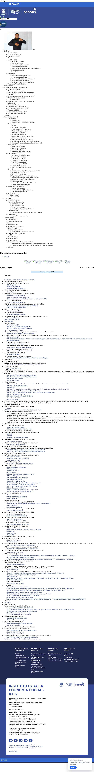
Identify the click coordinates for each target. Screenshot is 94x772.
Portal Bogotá (18, 653)
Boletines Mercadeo (13, 625)
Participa (7, 115)
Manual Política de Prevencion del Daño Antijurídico (24, 391)
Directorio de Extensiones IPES (21, 75)
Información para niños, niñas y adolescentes (21, 630)
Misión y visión (12, 285)
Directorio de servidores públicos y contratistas (22, 306)
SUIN (9, 408)
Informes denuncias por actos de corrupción (21, 575)
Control (10, 169)
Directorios (11, 73)
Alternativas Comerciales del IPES (22, 209)
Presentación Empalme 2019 (16, 521)
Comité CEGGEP (13, 197)
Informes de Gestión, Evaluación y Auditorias (25, 171)
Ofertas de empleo (13, 354)
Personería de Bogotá (36, 664)
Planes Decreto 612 (13, 470)
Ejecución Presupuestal (18, 148)
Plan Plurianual (12, 498)
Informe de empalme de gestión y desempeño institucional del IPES (28, 503)
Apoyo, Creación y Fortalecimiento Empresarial (26, 212)
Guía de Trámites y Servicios (55, 659)
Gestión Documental (18, 188)
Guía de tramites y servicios (17, 91)
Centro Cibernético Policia (71, 661)
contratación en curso (18, 157)
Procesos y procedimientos (16, 295)
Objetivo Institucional (15, 54)
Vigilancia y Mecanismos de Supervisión (24, 176)
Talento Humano (13, 59)
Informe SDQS (12, 576)
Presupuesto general (13, 457)
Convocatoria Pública (18, 158)
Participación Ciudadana (19, 134)
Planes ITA (10, 531)
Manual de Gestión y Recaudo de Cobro (20, 396)
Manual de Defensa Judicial (16, 394)
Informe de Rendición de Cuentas (22, 139)
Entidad (6, 51)
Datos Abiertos (12, 219)
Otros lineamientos (13, 399)
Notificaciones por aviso (15, 230)
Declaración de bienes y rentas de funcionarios (26, 68)
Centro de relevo (13, 228)
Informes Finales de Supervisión (21, 167)
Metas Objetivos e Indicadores (21, 129)
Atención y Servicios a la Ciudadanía (15, 87)
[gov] (14, 4)
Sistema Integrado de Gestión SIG (22, 136)
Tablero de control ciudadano (55, 661)
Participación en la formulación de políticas (25, 141)
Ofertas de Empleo (17, 63)
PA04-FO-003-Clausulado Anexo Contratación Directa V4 (26, 450)
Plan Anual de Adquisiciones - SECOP (19, 429)
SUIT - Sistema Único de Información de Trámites (23, 595)
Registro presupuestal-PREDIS (21, 151)
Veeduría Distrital (35, 662)
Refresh (73, 767)
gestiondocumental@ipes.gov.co (18, 716)
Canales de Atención (14, 89)
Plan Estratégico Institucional (16, 467)
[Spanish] (1, 17)
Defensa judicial (12, 569)
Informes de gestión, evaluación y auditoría (21, 545)
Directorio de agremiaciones (16, 314)
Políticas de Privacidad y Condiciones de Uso (21, 375)
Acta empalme (12, 505)
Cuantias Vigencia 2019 (19, 162)
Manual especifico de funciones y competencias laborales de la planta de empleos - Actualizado (37, 384)
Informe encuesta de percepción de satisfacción (22, 637)
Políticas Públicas (13, 380)
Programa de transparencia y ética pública (20, 474)
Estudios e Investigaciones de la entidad (20, 623)
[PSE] (3, 27)
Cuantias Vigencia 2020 (19, 164)
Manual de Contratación (19, 160)
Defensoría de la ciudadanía (17, 106)
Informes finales (12, 542)
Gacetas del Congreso (14, 368)
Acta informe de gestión (15, 510)
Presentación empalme (14, 507)
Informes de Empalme (18, 138)
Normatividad (15, 120)
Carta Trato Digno (13, 99)
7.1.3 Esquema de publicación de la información (22, 611)
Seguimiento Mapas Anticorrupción (22, 179)
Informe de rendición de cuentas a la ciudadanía (22, 548)
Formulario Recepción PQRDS (17, 112)
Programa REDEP (17, 204)
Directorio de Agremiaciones (20, 80)
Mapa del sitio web (13, 528)
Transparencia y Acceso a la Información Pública (19, 280)
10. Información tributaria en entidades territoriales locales (23, 639)
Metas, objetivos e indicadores (17, 496)
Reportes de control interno (16, 564)
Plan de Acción (12, 469)
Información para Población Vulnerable (24, 183)
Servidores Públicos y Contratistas (22, 82)
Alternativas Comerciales (16, 202)
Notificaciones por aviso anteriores (22, 231)
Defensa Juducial (16, 181)
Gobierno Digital (68, 653)
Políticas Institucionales (15, 378)
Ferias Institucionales (18, 207)
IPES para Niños (13, 224)
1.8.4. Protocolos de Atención (13, 330)
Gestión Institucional (11, 117)
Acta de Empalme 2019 (14, 519)
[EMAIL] (7, 257)
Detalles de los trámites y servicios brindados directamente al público (29, 594)
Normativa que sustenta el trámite (18, 587)
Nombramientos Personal (19, 66)
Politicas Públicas (13, 195)
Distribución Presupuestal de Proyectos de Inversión (24, 483)
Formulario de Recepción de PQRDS (18, 326)
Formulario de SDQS (12, 746)
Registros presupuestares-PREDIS (18, 458)
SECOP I (10, 434)
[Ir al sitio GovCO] (4, 760)
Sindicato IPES (12, 240)
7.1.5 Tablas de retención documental (19, 614)
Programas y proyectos (14, 495)
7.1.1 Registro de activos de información (20, 608)
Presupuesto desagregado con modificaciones (22, 486)
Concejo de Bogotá (36, 660)
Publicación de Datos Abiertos (17, 618)
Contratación (12, 153)
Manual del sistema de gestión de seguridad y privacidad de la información (31, 392)
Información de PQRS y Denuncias (22, 190)
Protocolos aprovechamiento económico (21, 242)
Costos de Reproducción (19, 191)
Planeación (11, 124)
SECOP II (10, 436)
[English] (4, 17)
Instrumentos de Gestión (16, 186)
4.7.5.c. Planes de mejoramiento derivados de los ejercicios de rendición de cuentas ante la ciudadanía (40, 559)
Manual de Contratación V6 (16, 444)
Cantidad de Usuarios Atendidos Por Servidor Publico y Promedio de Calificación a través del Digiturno (40, 578)
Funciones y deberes (13, 286)
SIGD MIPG (12, 193)
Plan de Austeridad (13, 460)
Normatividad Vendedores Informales (23, 122)
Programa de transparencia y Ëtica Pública (25, 177)
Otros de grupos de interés (16, 634)
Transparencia (8, 85)
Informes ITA (11, 533)
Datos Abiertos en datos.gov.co (17, 620)
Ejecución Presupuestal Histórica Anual (20, 463)
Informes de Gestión (18, 132)
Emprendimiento (13, 210)
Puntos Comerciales (17, 205)
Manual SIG (11, 387)
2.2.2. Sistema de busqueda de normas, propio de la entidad (23, 410)
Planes (13, 125)
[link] (22, 732)
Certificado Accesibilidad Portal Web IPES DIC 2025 (24, 529)
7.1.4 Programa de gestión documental (19, 613)
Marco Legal (12, 118)
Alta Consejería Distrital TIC (71, 659)
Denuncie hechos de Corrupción (18, 108)
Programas (7, 198)
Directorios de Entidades (19, 77)
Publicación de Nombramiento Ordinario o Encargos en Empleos (28, 358)
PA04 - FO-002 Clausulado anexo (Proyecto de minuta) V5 (26, 451)
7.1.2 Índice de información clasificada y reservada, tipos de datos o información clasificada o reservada (40, 609)
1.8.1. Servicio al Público (11, 319)
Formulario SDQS (13, 110)
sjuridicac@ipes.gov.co (30, 719)
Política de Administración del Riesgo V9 (20, 491)
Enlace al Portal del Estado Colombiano (20, 597)
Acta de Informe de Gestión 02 (17, 516)
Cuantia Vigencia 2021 (18, 165)
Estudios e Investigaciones (16, 233)
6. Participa (7, 602)
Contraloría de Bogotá (37, 666)
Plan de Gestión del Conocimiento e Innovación (22, 489)
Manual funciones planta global (17, 385)
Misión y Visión (13, 53)
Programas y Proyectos (18, 127)
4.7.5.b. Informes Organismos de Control (20, 557)
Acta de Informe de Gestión (16, 514)
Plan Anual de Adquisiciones (20, 155)
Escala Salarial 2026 (17, 61)
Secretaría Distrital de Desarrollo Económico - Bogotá (21, 662)
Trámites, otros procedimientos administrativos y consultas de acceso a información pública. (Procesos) (40, 588)
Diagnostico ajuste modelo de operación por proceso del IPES (27, 299)
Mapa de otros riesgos (14, 479)
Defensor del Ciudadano (15, 580)
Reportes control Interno (19, 172)
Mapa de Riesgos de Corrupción (17, 477)
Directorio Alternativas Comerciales (22, 79)
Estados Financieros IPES (15, 583)
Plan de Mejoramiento (18, 174)
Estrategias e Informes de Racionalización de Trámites (24, 592)
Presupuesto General (18, 146)
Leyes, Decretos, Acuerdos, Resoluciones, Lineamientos (25, 365)
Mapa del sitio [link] (13, 751)
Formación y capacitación (19, 216)
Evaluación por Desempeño (20, 65)
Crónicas (10, 247)
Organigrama (12, 58)
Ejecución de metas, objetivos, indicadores (21, 484)
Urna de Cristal (68, 657)
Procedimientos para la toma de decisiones (21, 333)
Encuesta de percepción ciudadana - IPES (21, 96)
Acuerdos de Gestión (18, 70)
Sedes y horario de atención (16, 302)
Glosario (10, 223)
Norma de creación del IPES (16, 288)
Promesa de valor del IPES (16, 98)
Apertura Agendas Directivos (16, 307)
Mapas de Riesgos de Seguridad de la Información (27, 143)
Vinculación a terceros (18, 72)
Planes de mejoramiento (15, 552)
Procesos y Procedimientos (16, 84)
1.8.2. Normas (8, 321)
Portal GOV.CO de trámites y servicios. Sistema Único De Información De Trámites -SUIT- (36, 590)
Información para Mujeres (15, 632)
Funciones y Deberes (14, 56)
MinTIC (66, 655)
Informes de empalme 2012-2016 (18, 524)
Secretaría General (19, 655)
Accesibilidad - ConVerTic (16, 226)
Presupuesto (12, 145)
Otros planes (11, 472)
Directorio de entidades (14, 311)
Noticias (10, 235)
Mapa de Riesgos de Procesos (20, 131)
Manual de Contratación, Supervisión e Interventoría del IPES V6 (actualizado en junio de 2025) (38, 389)
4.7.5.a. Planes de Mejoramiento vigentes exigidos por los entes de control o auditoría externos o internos (41, 555)
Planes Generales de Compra (16, 488)
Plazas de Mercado (14, 200)
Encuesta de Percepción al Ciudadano (19, 328)
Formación (11, 214)
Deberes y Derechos (14, 105)
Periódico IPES (12, 238)
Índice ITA (10, 535)
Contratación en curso (14, 441)
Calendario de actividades (15, 344)
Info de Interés (9, 217)
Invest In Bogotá (52, 657)
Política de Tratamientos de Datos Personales (21, 377)
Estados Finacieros (17, 150)
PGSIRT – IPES (12, 236)
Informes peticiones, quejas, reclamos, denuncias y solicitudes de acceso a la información (36, 573)
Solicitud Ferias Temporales (16, 113)
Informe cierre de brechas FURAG (18, 297)
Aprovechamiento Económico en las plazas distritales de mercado (32, 245)
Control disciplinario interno (20, 184)
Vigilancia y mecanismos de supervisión (20, 351)
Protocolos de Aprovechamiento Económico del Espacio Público (32, 243)
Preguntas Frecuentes (15, 221)
